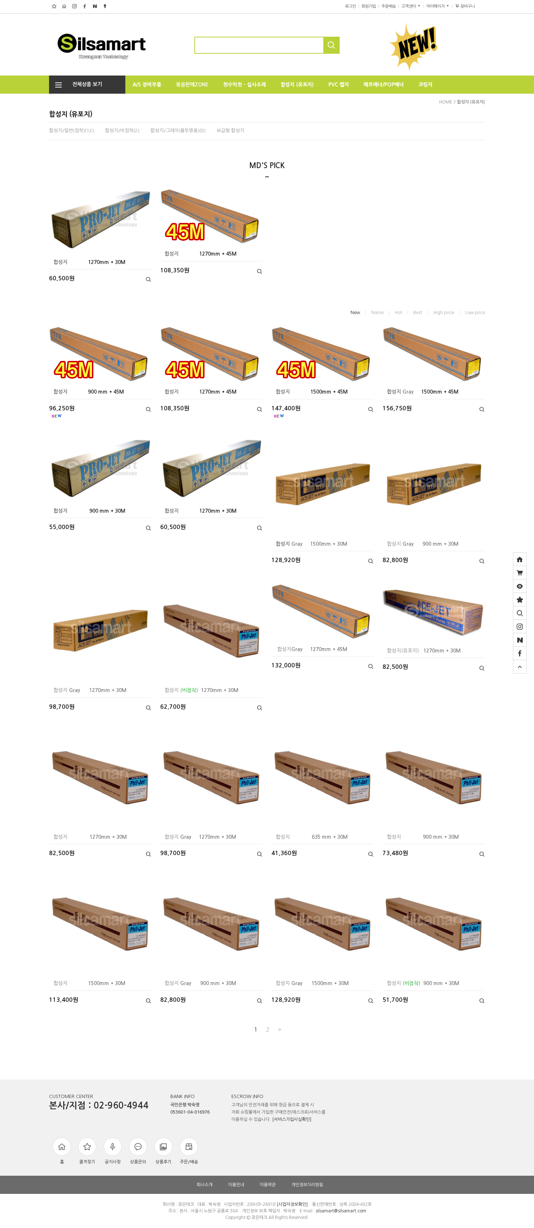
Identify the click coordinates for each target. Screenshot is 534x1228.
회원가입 (368, 6)
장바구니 (470, 6)
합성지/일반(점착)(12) (71, 130)
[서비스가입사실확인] (291, 1119)
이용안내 (236, 1185)
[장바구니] (519, 572)
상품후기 (163, 1162)
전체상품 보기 (85, 84)
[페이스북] (519, 653)
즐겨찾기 (87, 1162)
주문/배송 (189, 1162)
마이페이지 (436, 6)
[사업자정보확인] (292, 1204)
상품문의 (138, 1162)
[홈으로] (519, 559)
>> (279, 1029)
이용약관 (268, 1185)
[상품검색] (519, 612)
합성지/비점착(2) (122, 130)
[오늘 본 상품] (519, 586)
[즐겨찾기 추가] (519, 599)
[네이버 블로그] (519, 639)
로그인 (350, 6)
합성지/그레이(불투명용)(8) (178, 130)
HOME (445, 102)
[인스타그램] (519, 626)
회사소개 (205, 1185)
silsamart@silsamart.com (341, 1211)
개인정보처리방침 (307, 1185)
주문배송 (388, 6)
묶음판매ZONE (192, 84)
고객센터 (409, 6)
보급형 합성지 (230, 130)
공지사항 (113, 1162)
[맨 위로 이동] (519, 666)
